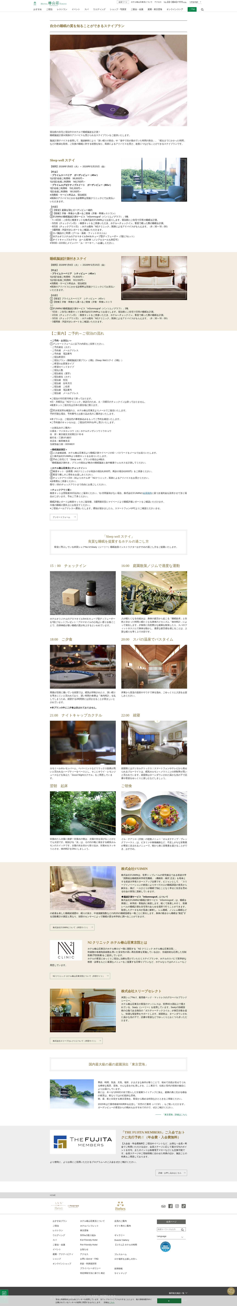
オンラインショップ (62, 1263)
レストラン (58, 1230)
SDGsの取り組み (88, 1235)
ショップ (57, 1258)
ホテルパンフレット (89, 1225)
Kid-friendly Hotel (89, 1240)
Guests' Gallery (121, 1240)
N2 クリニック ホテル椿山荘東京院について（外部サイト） (79, 976)
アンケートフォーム (61, 517)
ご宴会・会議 (137, 9)
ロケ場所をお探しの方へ (125, 1259)
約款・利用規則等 (88, 1263)
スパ (55, 1240)
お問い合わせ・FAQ (89, 1258)
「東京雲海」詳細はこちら (174, 1114)
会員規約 (147, 493)
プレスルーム (120, 1254)
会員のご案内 (120, 1221)
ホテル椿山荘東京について (141, 2)
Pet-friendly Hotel (89, 1244)
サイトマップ (120, 1273)
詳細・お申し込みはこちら (169, 1173)
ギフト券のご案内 (122, 1225)
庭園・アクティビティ (63, 1254)
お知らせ (84, 1249)
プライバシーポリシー (90, 1268)
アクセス (158, 2)
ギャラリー (119, 1235)
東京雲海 (84, 1230)
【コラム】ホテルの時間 (125, 1244)
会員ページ (123, 2)
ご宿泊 (56, 1225)
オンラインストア (175, 9)
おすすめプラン (60, 1221)
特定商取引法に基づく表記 (92, 1273)
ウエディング (99, 9)
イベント (76, 9)
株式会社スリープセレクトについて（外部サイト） (75, 1041)
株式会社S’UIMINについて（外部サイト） (71, 927)
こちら (112, 1302)
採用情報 (118, 1268)
